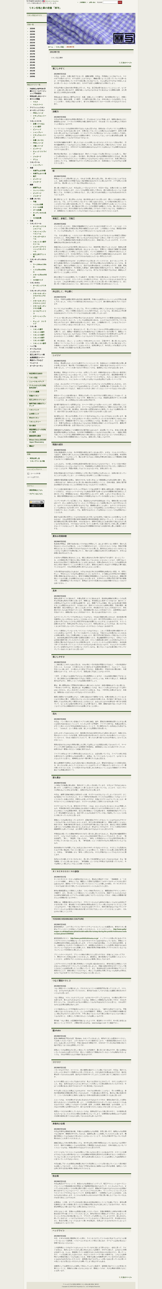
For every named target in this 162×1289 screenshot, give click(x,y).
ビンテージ (37, 149)
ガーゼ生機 (37, 210)
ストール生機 (38, 207)
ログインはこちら (36, 494)
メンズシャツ (35, 352)
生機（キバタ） (39, 140)
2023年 (32, 37)
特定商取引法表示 (35, 373)
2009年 (32, 76)
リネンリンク (34, 410)
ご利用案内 (82, 2)
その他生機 (37, 218)
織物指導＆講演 (35, 436)
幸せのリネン (34, 418)
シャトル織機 (34, 392)
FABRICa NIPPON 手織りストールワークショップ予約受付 (38, 91)
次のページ (127, 63)
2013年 (32, 65)
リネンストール (35, 223)
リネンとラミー (35, 422)
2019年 (32, 48)
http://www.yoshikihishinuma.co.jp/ (84, 938)
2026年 (32, 29)
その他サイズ (38, 280)
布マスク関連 (35, 99)
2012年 (32, 68)
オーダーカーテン (36, 366)
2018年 (32, 51)
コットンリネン (39, 190)
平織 (34, 202)
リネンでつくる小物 (37, 461)
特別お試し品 (35, 458)
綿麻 (31, 185)
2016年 (32, 57)
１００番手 (37, 127)
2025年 (32, 31)
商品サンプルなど (36, 360)
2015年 (32, 60)
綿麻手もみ (37, 188)
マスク (35, 102)
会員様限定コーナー (37, 357)
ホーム (50, 47)
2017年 (32, 54)
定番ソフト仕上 (39, 124)
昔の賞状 (32, 426)
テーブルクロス (35, 349)
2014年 (32, 62)
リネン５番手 (38, 329)
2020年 (32, 45)
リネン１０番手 (39, 332)
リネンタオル (35, 283)
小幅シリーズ (38, 146)
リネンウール (35, 162)
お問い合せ (92, 2)
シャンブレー (38, 132)
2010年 (32, 74)
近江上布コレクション (37, 400)
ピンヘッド (37, 129)
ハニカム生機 (38, 204)
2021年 (32, 43)
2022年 (32, 40)
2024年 (32, 34)
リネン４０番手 (39, 338)
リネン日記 (33, 378)
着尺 (34, 176)
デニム (35, 159)
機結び (31, 446)
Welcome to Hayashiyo (52, 1)
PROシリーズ (38, 113)
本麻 (31, 168)
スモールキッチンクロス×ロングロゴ (39, 296)
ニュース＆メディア (36, 381)
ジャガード (37, 156)
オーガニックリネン (37, 110)
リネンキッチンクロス (38, 291)
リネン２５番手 (39, 335)
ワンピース (34, 363)
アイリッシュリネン (37, 107)
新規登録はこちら (36, 490)
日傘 (31, 221)
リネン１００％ (35, 121)
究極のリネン (34, 396)
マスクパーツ (38, 105)
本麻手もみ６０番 (39, 173)
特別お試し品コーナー (38, 96)
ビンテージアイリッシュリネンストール (39, 249)
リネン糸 (33, 326)
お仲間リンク (34, 414)
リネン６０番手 (39, 340)
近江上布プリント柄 (37, 354)
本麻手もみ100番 (39, 171)
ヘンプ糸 (33, 346)
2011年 (32, 71)
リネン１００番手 (39, 343)
